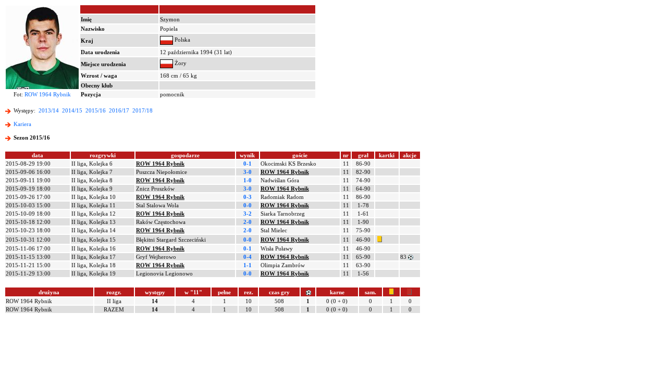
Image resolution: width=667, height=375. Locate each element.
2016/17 (119, 110)
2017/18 (142, 110)
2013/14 (49, 110)
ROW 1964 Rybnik (47, 94)
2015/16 (95, 110)
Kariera (22, 124)
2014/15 (72, 110)
